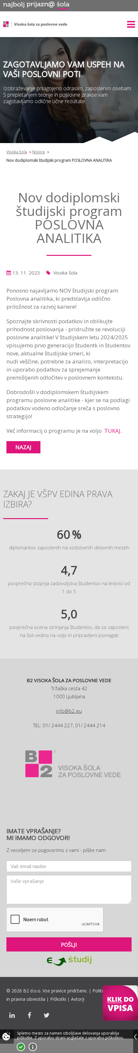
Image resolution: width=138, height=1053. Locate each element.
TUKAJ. (113, 430)
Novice (38, 152)
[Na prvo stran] (35, 24)
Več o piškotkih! (33, 1047)
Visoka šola (16, 152)
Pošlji (69, 944)
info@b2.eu (69, 711)
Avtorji (77, 999)
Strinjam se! (21, 1047)
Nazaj (23, 447)
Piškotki (58, 999)
